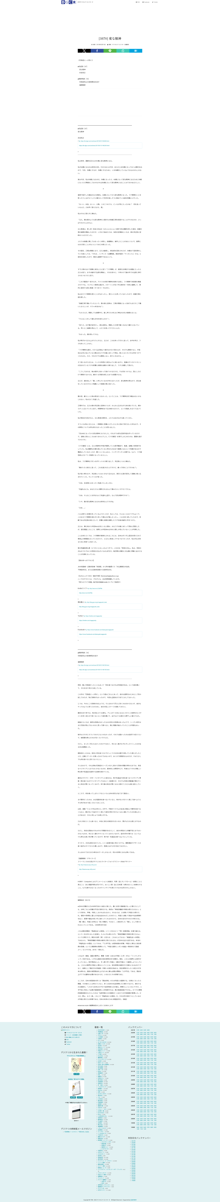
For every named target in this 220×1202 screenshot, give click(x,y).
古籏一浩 (100, 1033)
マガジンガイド (102, 1173)
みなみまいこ (101, 1154)
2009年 (133, 1161)
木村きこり (101, 1152)
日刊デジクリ (101, 1190)
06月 (155, 1032)
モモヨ (100, 1035)
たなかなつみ (105, 1149)
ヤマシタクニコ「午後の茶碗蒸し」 (76, 1056)
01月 (138, 1030)
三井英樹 (100, 1037)
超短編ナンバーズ (103, 1140)
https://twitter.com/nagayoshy (93, 616)
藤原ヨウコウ (101, 1136)
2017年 (133, 1148)
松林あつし (101, 1078)
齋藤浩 (100, 1076)
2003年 (133, 1172)
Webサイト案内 (102, 1174)
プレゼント (101, 1178)
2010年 (133, 1160)
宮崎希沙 (100, 1118)
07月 (138, 1034)
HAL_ (99, 1075)
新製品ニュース (102, 1167)
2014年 (133, 1153)
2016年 (133, 1149)
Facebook (146, 2)
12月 (155, 1034)
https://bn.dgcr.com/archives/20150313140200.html (95, 141)
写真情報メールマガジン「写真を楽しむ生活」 (77, 1131)
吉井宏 (100, 1045)
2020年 (133, 1142)
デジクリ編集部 (102, 1179)
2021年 (133, 1141)
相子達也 (100, 1080)
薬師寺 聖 (100, 1106)
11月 (151, 1034)
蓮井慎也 (100, 1100)
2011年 (133, 1158)
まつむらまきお (102, 1042)
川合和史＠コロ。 (103, 1116)
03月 (145, 1030)
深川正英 (100, 1066)
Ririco (99, 1114)
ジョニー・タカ (102, 1109)
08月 (141, 1034)
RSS (138, 2)
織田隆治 (100, 1119)
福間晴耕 (100, 1126)
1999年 (133, 1179)
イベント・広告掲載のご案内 (74, 1035)
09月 (145, 1034)
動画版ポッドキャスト (104, 1186)
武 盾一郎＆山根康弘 (103, 1064)
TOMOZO (100, 1135)
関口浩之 (100, 1124)
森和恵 (100, 1104)
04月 (148, 1030)
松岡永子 (103, 1145)
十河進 (100, 1054)
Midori (99, 1071)
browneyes (101, 1112)
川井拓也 (100, 1099)
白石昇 (100, 1061)
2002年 (133, 1173)
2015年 (133, 1151)
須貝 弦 (100, 1069)
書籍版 (73, 1097)
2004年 (133, 1170)
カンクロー (101, 1131)
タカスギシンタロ (106, 1142)
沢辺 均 (100, 1107)
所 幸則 (100, 1085)
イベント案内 (101, 1162)
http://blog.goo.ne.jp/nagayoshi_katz (97, 602)
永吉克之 (100, 1049)
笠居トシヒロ (101, 1044)
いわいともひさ (102, 1128)
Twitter (155, 2)
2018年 (133, 1146)
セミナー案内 (101, 1166)
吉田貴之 (100, 1130)
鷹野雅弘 (100, 1057)
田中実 (100, 1155)
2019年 (133, 1144)
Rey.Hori (100, 1090)
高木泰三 (100, 1095)
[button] (84, 51)
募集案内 (100, 1176)
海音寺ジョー (105, 1147)
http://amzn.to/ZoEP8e (95, 588)
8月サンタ (100, 1062)
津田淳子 (100, 1083)
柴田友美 (103, 1143)
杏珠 (99, 1092)
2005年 (133, 1168)
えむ (99, 1097)
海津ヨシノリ (101, 1047)
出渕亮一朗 (101, 1111)
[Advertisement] (110, 20)
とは (74, 1032)
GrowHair (100, 1056)
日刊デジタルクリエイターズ (85, 2)
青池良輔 (100, 1068)
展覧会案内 (101, 1164)
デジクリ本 (101, 1188)
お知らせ (103, 1181)
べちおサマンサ (102, 1087)
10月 (148, 1034)
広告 (102, 1183)
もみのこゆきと (102, 1093)
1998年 (133, 1180)
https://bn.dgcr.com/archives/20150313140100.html (95, 665)
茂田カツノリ (101, 1050)
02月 (141, 1030)
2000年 (133, 1177)
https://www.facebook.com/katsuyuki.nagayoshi (100, 629)
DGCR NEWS (101, 1030)
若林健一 (100, 1123)
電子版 (77, 1074)
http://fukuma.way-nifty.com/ (89, 865)
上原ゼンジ (101, 1052)
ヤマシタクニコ (102, 1059)
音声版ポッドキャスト (104, 1185)
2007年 (133, 1165)
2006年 (133, 1166)
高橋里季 (100, 1073)
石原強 (100, 1038)
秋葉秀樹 (100, 1102)
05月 (151, 1032)
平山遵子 (100, 1121)
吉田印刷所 (134, 1200)
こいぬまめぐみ (102, 1133)
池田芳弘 (100, 1150)
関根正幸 (100, 1138)
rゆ (99, 1040)
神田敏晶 (100, 1032)
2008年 (133, 1163)
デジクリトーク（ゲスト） (105, 1161)
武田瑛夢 (100, 1081)
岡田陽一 (100, 1088)
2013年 (133, 1154)
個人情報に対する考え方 (72, 1037)
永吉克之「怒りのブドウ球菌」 (76, 1079)
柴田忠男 (100, 1157)
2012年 (133, 1156)
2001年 (133, 1175)
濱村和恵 (100, 1159)
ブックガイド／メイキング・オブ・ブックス (110, 1169)
